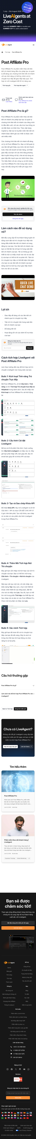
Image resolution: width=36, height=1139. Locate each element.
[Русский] (9, 1118)
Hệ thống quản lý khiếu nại (18, 1031)
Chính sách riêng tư (8, 1128)
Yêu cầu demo (18, 214)
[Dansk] (12, 1113)
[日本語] (15, 1115)
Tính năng (9, 975)
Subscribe (18, 1097)
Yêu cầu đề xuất (27, 981)
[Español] (24, 1113)
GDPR (18, 1128)
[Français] (2, 1115)
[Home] (2, 52)
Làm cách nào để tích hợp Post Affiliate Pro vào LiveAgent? (17, 695)
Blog (27, 990)
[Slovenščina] (15, 1118)
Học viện (26, 997)
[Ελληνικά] (18, 1113)
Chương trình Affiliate (9, 1001)
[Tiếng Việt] (24, 1118)
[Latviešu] (21, 1115)
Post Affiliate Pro (17, 52)
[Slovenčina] (12, 1118)
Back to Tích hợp (8, 709)
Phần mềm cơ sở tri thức (18, 1013)
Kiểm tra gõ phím (27, 1005)
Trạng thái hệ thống (26, 974)
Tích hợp (7, 52)
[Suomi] (31, 1113)
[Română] (6, 1118)
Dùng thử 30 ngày (18, 218)
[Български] (6, 1113)
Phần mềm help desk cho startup (18, 1038)
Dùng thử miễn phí (20, 709)
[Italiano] (12, 1115)
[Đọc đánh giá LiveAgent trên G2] (18, 1079)
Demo (9, 967)
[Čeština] (9, 1113)
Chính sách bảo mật (26, 1125)
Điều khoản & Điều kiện (10, 1125)
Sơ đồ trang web (28, 1128)
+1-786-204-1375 (18, 1054)
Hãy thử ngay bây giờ (10, 746)
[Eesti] (28, 1113)
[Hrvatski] (6, 1115)
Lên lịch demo (18, 928)
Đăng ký (29, 348)
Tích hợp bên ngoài (20, 85)
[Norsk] (28, 1115)
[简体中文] (28, 1118)
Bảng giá (9, 971)
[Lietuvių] (18, 1115)
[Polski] (31, 1115)
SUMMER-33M (15, 26)
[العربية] (2, 1113)
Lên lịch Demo (25, 746)
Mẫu (27, 1001)
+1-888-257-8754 (19, 1050)
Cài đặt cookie (9, 1130)
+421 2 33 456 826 (19, 1047)
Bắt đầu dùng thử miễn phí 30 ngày (18, 923)
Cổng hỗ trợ (27, 966)
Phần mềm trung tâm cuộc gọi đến (18, 1028)
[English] (21, 1113)
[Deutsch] (15, 1113)
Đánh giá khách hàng (9, 997)
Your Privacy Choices (25, 1130)
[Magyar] (9, 1115)
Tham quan (9, 982)
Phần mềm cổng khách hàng (18, 1035)
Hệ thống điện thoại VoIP (18, 1020)
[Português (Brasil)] (2, 1118)
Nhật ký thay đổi (27, 977)
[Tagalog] (21, 1118)
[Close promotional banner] (34, 2)
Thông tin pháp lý (9, 1005)
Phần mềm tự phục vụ (18, 1024)
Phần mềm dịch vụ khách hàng (18, 1017)
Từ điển (27, 994)
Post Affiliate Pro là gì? (8, 685)
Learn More (9, 101)
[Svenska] (18, 1118)
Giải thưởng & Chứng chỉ (9, 994)
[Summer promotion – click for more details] (18, 21)
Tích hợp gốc (6, 85)
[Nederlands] (24, 1115)
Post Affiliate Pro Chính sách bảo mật (25, 101)
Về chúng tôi (9, 990)
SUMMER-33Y (8, 28)
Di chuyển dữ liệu (27, 970)
